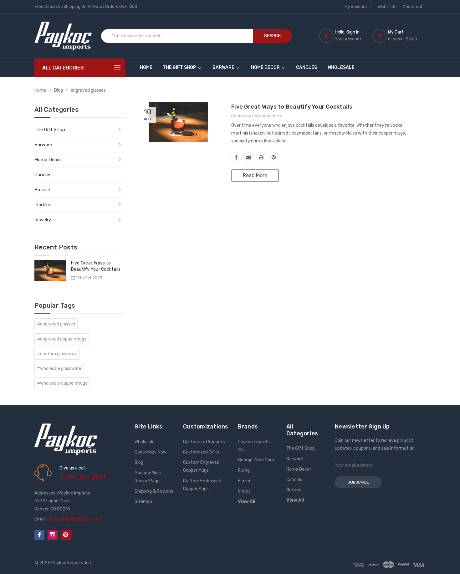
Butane (42, 189)
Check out (412, 6)
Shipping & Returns (154, 491)
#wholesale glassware (59, 368)
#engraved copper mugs (61, 339)
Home (146, 67)
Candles (306, 67)
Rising (244, 470)
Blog (58, 90)
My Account (356, 6)
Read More (255, 175)
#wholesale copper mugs (62, 383)
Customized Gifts (201, 452)
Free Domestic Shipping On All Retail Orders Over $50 (86, 6)
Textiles (42, 205)
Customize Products (204, 441)
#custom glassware (57, 353)
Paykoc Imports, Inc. (254, 445)
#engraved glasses (56, 324)
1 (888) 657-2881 (82, 477)
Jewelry (42, 220)
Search (272, 35)
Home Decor (266, 67)
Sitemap (143, 501)
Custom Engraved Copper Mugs (201, 466)
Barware (223, 67)
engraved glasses (88, 90)
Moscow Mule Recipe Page (148, 476)
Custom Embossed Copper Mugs (202, 484)
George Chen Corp (256, 460)
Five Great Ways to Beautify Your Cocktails (292, 106)
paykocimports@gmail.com (75, 519)
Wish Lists (387, 6)
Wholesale (341, 67)
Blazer (244, 481)
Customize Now (150, 452)
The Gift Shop (180, 67)
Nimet (244, 491)
